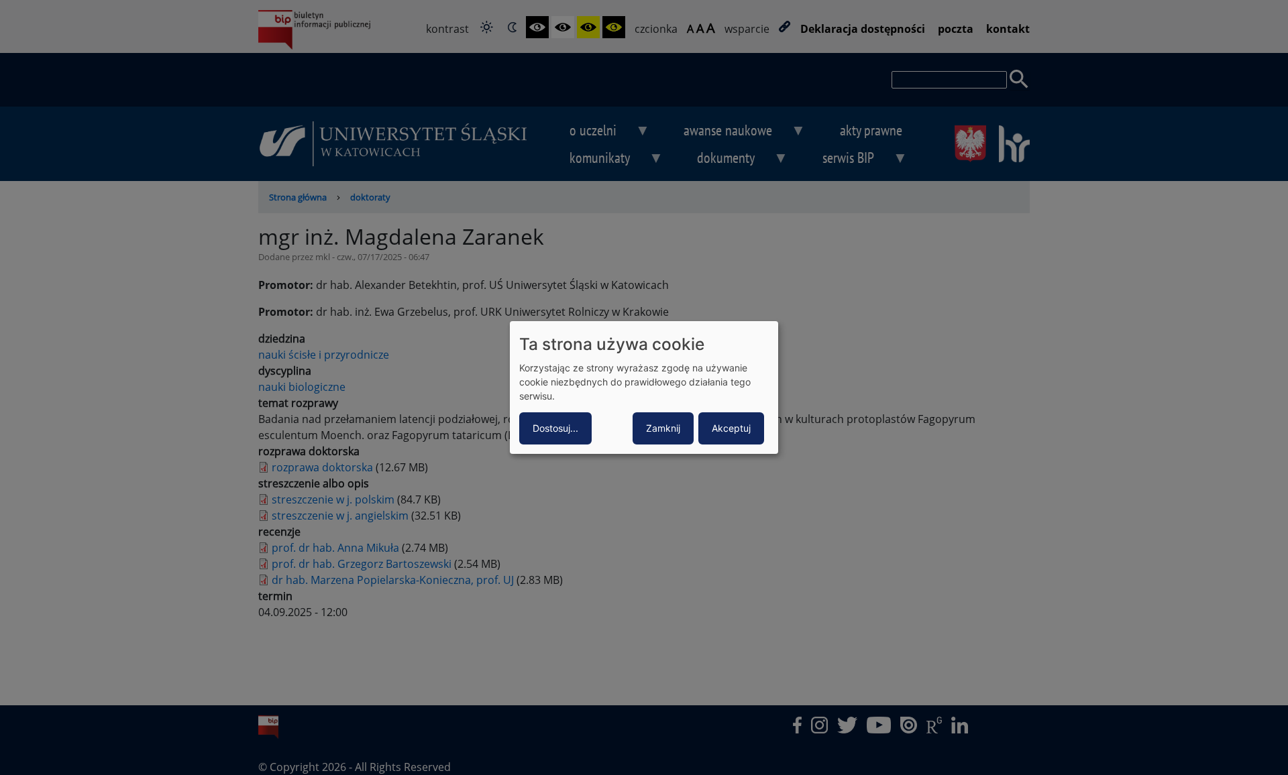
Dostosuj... (555, 428)
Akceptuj (731, 428)
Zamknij (663, 428)
